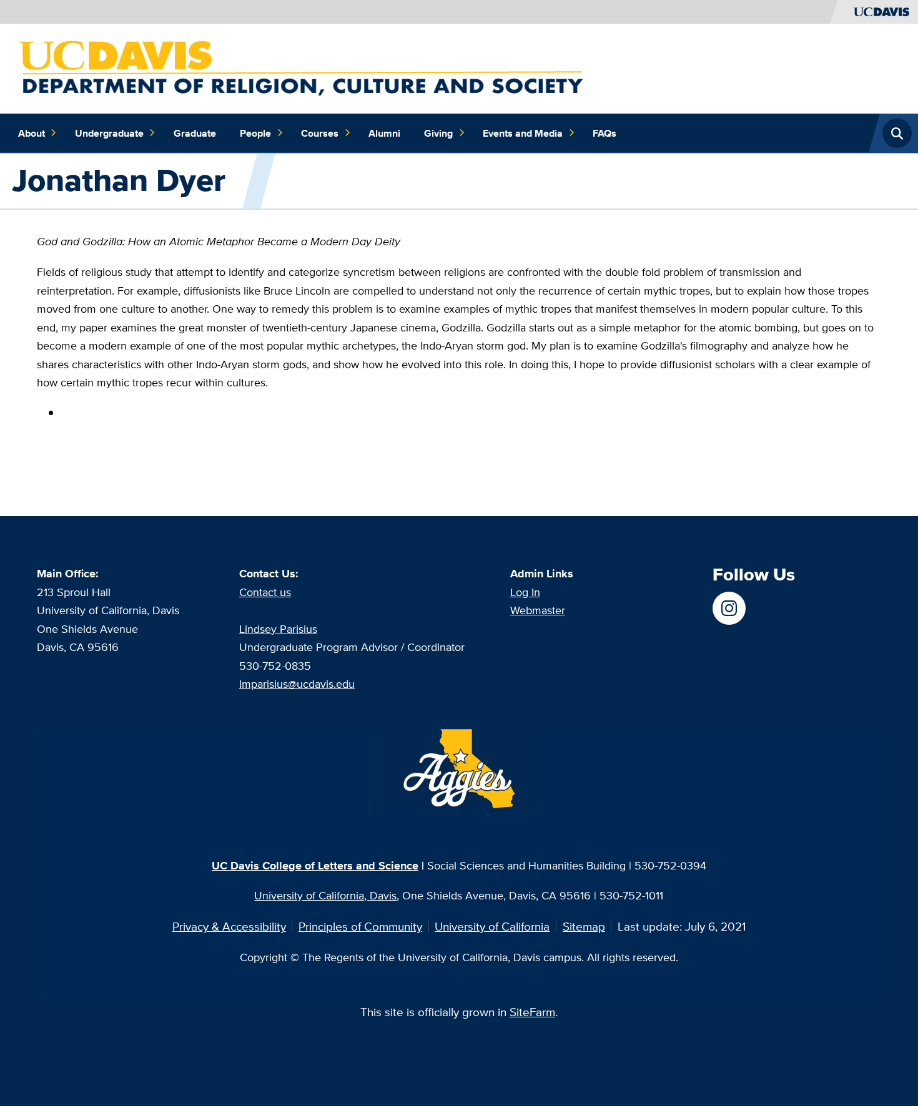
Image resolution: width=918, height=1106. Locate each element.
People (255, 132)
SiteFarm (532, 1011)
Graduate (195, 132)
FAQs (604, 132)
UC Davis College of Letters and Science (315, 865)
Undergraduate (109, 132)
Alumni (384, 132)
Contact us (265, 592)
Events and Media (523, 132)
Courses (319, 132)
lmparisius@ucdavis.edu (297, 683)
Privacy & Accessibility (229, 926)
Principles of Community (360, 926)
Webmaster (537, 610)
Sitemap (584, 926)
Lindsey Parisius (278, 628)
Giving (438, 132)
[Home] (303, 67)
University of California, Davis (325, 895)
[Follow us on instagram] (729, 608)
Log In (525, 592)
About (31, 132)
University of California (492, 926)
